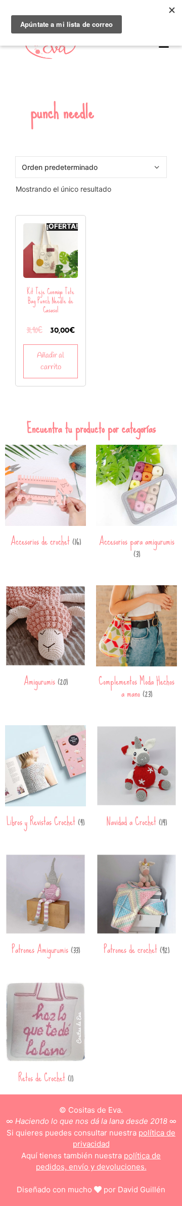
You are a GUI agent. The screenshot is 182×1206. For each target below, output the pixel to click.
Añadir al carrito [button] (50, 361)
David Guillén (141, 1189)
